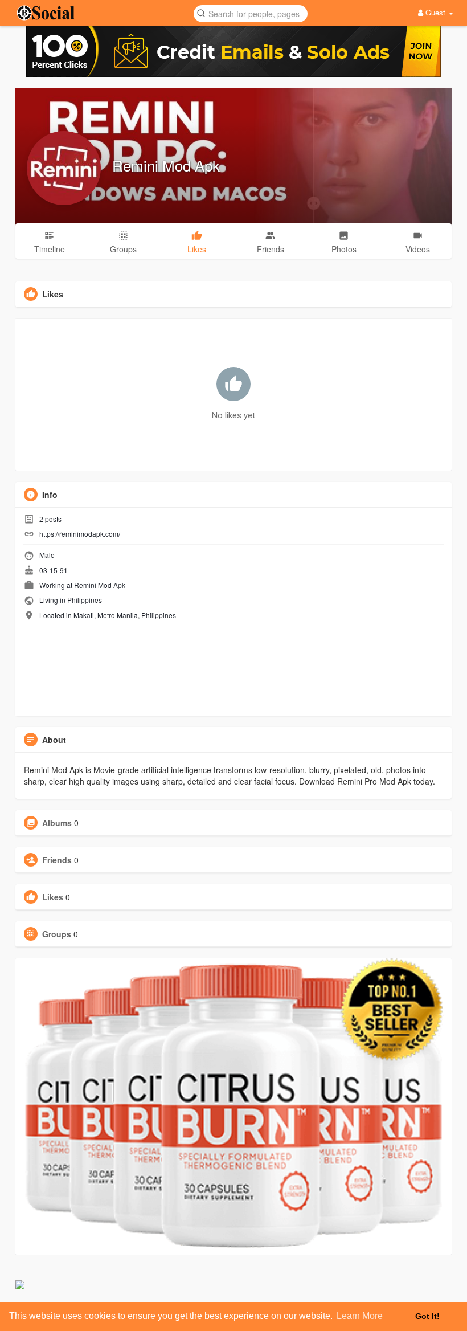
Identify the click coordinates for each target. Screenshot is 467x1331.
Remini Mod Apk (166, 164)
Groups (56, 933)
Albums (57, 822)
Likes (52, 896)
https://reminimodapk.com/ (79, 533)
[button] (251, 12)
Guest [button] (435, 12)
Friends (57, 859)
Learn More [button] (360, 1316)
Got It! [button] (427, 1316)
